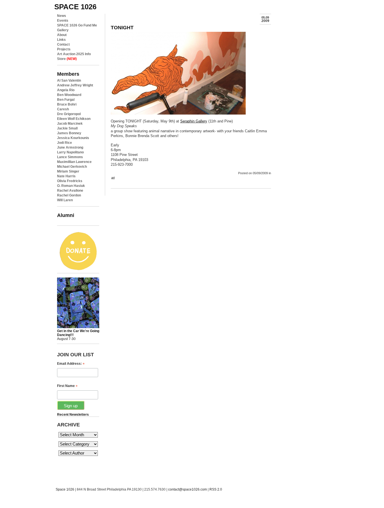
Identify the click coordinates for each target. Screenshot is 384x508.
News (61, 16)
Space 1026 (65, 489)
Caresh (63, 109)
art (113, 177)
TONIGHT (122, 27)
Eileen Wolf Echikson (74, 119)
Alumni (65, 215)
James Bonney (69, 133)
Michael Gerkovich (72, 167)
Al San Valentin (69, 80)
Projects (64, 49)
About (62, 35)
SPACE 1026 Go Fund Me (77, 25)
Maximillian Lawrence (74, 162)
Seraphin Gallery (193, 121)
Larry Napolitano (70, 152)
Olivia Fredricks (69, 181)
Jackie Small (67, 128)
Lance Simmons (70, 157)
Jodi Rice (64, 143)
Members (68, 74)
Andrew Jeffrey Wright (75, 85)
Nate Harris (66, 176)
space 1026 (75, 7)
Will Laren (65, 200)
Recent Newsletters (73, 415)
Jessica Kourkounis (73, 138)
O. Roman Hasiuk (71, 186)
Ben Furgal (65, 100)
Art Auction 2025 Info (74, 54)
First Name (67, 386)
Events (62, 21)
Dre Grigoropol (69, 114)
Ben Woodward (69, 95)
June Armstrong (70, 147)
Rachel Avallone (70, 191)
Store (67, 59)
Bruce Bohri (66, 104)
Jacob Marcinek (70, 124)
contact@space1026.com (187, 489)
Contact (63, 44)
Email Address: (71, 363)
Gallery (63, 30)
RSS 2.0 (215, 489)
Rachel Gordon (69, 195)
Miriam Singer (68, 171)
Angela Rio (65, 90)
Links (61, 40)
